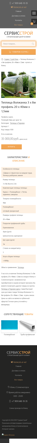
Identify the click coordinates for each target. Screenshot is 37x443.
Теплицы (21, 267)
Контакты (18, 20)
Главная (18, 11)
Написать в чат (20, 7)
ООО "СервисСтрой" (20, 420)
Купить (11, 147)
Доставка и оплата (18, 16)
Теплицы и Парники (17, 123)
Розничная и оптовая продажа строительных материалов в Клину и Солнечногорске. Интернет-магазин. (17, 426)
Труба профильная (27, 335)
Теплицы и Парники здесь (10, 289)
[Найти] (33, 44)
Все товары (18, 25)
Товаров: (20, 52)
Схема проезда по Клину (18, 408)
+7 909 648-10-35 (20, 3)
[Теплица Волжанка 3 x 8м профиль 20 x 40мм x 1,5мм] (18, 85)
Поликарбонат (9, 335)
